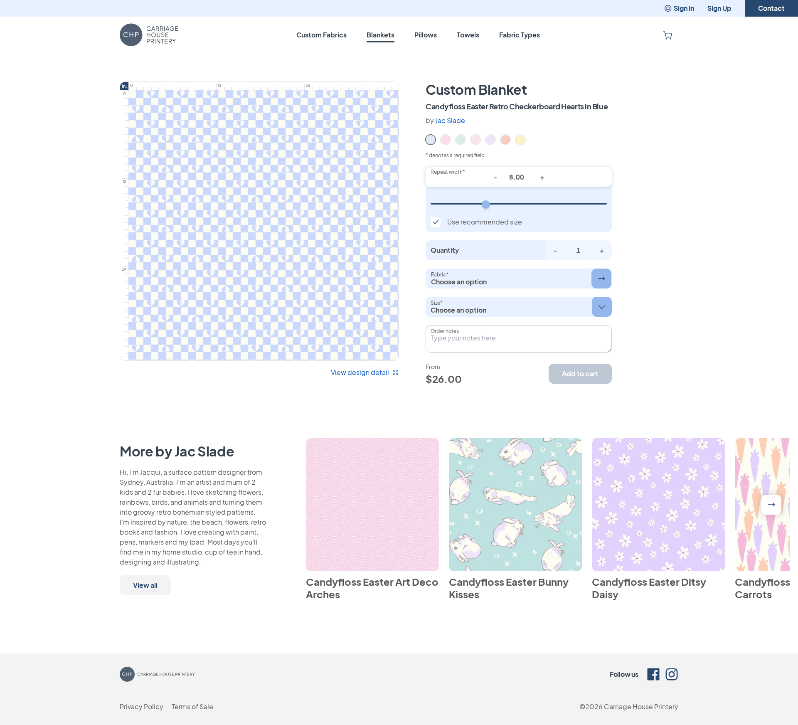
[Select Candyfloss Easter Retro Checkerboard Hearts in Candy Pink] (446, 139)
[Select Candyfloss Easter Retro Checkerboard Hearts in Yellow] (520, 139)
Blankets (380, 34)
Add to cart (580, 373)
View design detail (360, 372)
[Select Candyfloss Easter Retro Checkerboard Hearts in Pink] (475, 139)
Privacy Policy (141, 706)
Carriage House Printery (641, 706)
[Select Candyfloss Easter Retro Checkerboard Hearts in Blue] (431, 139)
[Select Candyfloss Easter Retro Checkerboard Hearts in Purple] (490, 139)
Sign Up (719, 8)
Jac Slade (450, 120)
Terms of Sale (192, 706)
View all (145, 585)
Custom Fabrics (321, 34)
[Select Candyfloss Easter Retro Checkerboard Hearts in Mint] (461, 139)
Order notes (445, 330)
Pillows (425, 34)
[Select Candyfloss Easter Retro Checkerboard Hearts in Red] (505, 139)
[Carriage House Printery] (149, 35)
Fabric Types (519, 34)
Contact (771, 8)
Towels (468, 34)
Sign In (684, 8)
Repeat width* (448, 172)
